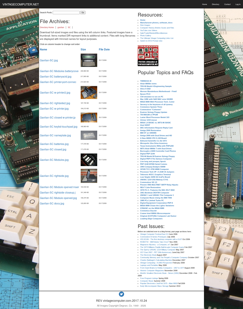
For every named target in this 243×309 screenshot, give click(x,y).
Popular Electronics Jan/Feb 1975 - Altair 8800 (158, 283)
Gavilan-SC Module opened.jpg (58, 198)
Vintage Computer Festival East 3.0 (154, 234)
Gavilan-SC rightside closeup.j (58, 192)
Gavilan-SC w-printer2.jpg (55, 92)
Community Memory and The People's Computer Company (163, 257)
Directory (215, 4)
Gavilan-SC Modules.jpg (54, 160)
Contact (227, 4)
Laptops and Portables (149, 265)
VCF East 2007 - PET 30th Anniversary (156, 252)
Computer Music (146, 281)
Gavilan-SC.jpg (49, 60)
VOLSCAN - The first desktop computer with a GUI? (161, 239)
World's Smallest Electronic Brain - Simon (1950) (159, 273)
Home (204, 4)
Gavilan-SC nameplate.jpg (55, 135)
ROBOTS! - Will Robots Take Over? (154, 242)
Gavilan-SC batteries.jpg (54, 144)
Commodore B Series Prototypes (153, 237)
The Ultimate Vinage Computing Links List (156, 38)
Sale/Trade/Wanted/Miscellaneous (153, 33)
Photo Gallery (145, 36)
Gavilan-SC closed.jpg (53, 149)
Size (83, 49)
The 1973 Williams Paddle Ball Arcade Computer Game (162, 247)
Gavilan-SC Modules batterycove (59, 71)
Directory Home (47, 27)
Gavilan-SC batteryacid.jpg (55, 76)
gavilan (61, 27)
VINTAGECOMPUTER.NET (20, 4)
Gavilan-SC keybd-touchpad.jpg (58, 126)
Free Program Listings (149, 278)
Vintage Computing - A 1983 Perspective (156, 263)
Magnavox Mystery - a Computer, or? (155, 245)
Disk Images (145, 25)
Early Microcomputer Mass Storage (154, 286)
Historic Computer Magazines (152, 270)
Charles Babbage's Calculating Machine (156, 260)
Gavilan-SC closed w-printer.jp (58, 117)
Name (43, 49)
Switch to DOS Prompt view (151, 41)
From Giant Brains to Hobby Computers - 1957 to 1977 (162, 268)
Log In (238, 4)
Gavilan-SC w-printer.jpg (54, 108)
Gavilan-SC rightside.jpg (54, 176)
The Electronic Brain (148, 255)
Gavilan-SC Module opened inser (59, 187)
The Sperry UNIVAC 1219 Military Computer (157, 250)
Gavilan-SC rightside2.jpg (55, 103)
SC (69, 27)
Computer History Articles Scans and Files (157, 28)
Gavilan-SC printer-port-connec (58, 82)
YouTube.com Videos (148, 30)
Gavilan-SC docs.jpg (52, 203)
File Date (104, 49)
